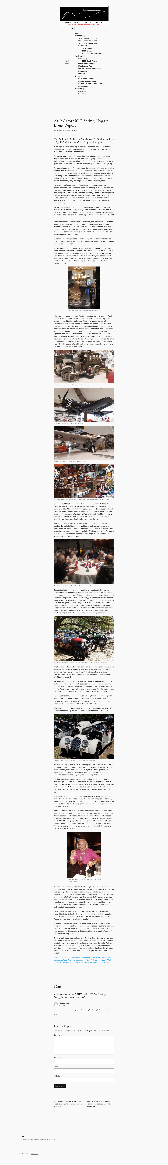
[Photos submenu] (85, 59)
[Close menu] (72, 28)
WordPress (34, 1154)
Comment (58, 1035)
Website (57, 1076)
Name (57, 1057)
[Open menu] (67, 62)
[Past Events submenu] (89, 46)
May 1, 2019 (62, 1005)
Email (56, 1067)
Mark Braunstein (72, 130)
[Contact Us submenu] (84, 89)
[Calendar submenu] (83, 36)
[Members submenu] (83, 56)
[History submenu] (81, 76)
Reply (55, 1014)
